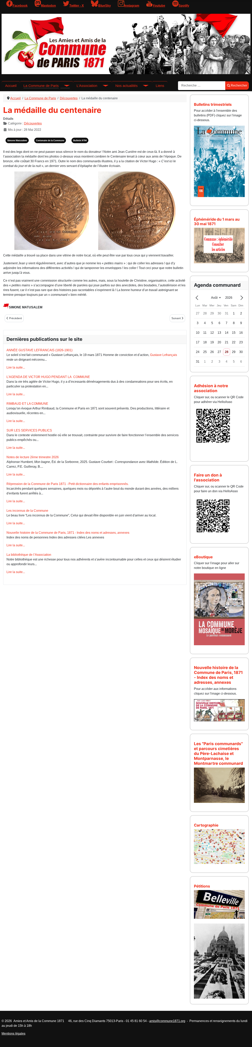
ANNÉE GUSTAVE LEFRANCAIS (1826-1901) (39, 350)
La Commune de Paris (41, 86)
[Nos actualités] (143, 85)
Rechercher (239, 85)
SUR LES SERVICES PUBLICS (29, 430)
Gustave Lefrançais (163, 355)
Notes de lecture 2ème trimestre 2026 (32, 457)
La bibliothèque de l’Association (28, 554)
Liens (160, 86)
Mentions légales (13, 1033)
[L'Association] (102, 85)
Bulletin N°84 (80, 140)
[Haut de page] (245, 1040)
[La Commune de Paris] (64, 85)
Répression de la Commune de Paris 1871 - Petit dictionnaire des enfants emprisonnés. (67, 484)
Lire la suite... (15, 367)
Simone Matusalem (17, 140)
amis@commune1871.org (167, 1021)
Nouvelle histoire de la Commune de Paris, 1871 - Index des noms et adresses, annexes (67, 532)
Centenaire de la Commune (50, 140)
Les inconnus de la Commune (27, 510)
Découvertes (33, 123)
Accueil (11, 86)
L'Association (87, 86)
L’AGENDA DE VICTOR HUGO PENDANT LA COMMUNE (48, 377)
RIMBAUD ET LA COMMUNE (27, 403)
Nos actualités (126, 86)
